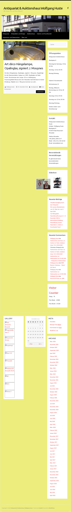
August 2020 (53, 395)
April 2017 (52, 460)
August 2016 (53, 483)
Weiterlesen (40, 91)
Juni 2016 (52, 489)
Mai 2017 (52, 457)
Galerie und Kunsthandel (44, 34)
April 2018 (52, 424)
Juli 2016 (52, 486)
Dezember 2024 (54, 359)
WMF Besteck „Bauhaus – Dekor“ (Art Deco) (57, 265)
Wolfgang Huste (10, 87)
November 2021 (54, 380)
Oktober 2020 (53, 392)
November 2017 (54, 439)
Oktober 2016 (53, 477)
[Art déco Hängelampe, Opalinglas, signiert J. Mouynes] (24, 50)
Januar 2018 (53, 433)
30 (42, 337)
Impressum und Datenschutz (11, 37)
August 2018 (53, 412)
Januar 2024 (53, 371)
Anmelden (52, 321)
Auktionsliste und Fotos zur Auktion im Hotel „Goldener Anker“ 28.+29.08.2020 (57, 243)
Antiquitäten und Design (18, 34)
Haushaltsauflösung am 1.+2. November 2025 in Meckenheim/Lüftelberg (58, 218)
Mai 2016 (52, 492)
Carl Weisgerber (54, 213)
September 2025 (54, 350)
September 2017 (54, 445)
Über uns (24, 37)
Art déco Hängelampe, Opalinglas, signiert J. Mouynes (24, 66)
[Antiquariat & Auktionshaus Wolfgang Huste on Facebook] (68, 8)
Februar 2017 (53, 466)
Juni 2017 (52, 454)
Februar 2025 (53, 356)
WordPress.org (54, 330)
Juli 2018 (52, 415)
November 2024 (54, 362)
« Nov (30, 344)
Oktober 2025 (53, 347)
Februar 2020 (53, 397)
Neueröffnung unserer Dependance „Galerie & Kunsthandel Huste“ (56, 225)
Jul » (40, 344)
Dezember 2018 (54, 406)
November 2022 (54, 377)
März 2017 (53, 463)
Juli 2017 (52, 451)
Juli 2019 (52, 403)
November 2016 (54, 474)
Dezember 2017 (54, 436)
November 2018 (54, 409)
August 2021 (53, 383)
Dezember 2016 (54, 472)
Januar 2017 (53, 469)
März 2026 (53, 341)
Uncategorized (34, 87)
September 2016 (54, 480)
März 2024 (53, 368)
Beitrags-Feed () (55, 324)
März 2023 (53, 374)
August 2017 (53, 448)
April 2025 (52, 353)
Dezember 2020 (54, 389)
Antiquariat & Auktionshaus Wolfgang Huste (33, 8)
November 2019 (54, 400)
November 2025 (54, 344)
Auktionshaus (31, 34)
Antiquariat (6, 34)
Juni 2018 (52, 418)
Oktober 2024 (53, 365)
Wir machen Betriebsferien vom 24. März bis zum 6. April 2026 (57, 209)
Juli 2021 (52, 386)
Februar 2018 (53, 430)
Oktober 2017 (53, 442)
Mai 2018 (52, 421)
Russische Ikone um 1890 (57, 278)
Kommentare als (56, 327)
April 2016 (52, 495)
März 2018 (53, 427)
